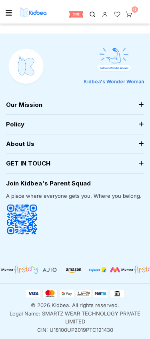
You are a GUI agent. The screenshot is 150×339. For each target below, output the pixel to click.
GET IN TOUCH (28, 163)
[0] (129, 14)
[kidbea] (92, 14)
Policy (15, 124)
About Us (20, 144)
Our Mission (24, 104)
